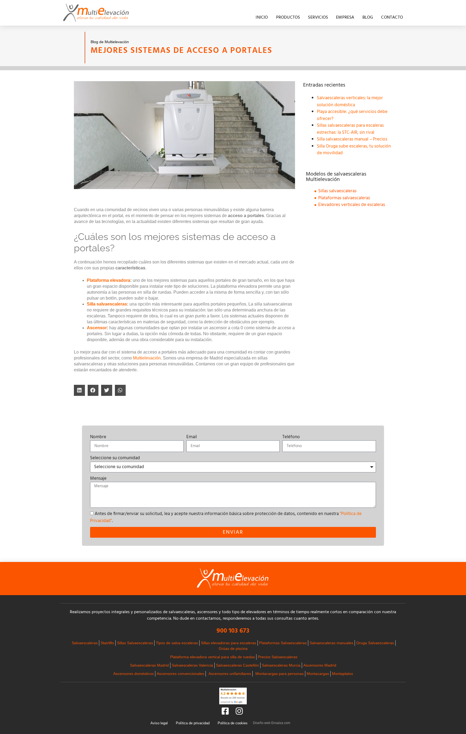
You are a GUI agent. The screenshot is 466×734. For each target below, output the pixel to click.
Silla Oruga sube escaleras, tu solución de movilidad (354, 150)
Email (191, 437)
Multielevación (147, 358)
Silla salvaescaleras (107, 304)
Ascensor (97, 327)
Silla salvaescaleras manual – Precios (352, 139)
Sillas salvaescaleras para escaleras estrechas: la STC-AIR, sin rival (350, 129)
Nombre (98, 437)
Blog (367, 17)
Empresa (345, 17)
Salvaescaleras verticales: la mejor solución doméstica (350, 101)
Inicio (262, 17)
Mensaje (98, 478)
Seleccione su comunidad (115, 458)
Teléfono (291, 437)
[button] (79, 390)
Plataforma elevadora (108, 280)
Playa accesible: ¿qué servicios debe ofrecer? (352, 115)
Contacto (392, 17)
